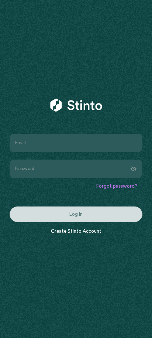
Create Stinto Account (76, 231)
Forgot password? (117, 186)
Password (24, 168)
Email (20, 143)
